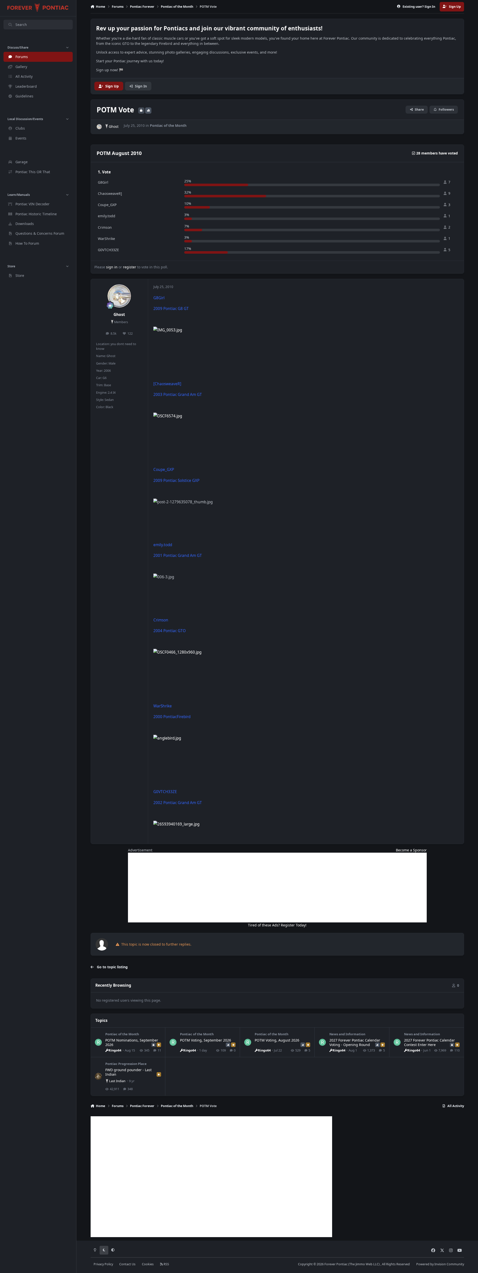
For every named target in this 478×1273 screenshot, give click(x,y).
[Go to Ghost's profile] (99, 126)
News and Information (347, 1034)
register (129, 267)
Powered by (440, 1264)
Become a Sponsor (411, 850)
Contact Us (127, 1264)
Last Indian (117, 1081)
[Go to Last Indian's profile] (98, 1076)
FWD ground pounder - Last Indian (128, 1072)
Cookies (148, 1264)
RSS (166, 1264)
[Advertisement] (277, 887)
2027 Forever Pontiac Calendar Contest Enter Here (429, 1042)
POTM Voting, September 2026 (205, 1040)
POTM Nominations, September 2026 (131, 1042)
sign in (112, 267)
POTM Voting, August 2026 (277, 1040)
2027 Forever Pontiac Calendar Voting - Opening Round (354, 1042)
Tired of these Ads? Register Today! (277, 925)
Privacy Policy (103, 1264)
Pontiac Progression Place (126, 1063)
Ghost (114, 126)
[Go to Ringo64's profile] (98, 1042)
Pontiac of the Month (168, 125)
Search (21, 24)
